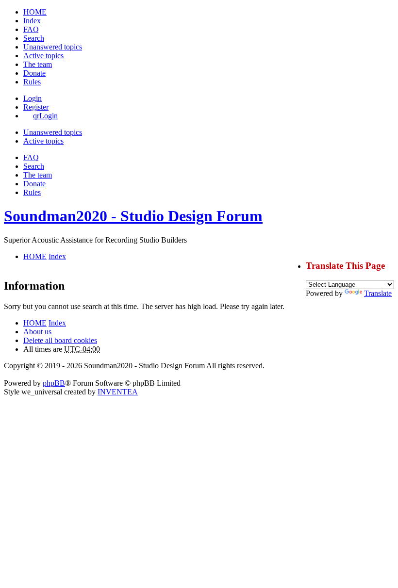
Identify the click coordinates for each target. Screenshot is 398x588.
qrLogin (45, 116)
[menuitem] (34, 73)
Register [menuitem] (36, 107)
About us (37, 331)
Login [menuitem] (32, 98)
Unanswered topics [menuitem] (52, 47)
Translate (378, 293)
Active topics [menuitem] (43, 55)
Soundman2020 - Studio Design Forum (133, 216)
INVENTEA (118, 392)
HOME (35, 323)
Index (57, 323)
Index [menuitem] (32, 20)
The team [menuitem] (37, 64)
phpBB (54, 383)
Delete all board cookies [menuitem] (60, 340)
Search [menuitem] (33, 38)
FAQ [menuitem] (31, 29)
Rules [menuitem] (32, 82)
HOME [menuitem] (35, 12)
